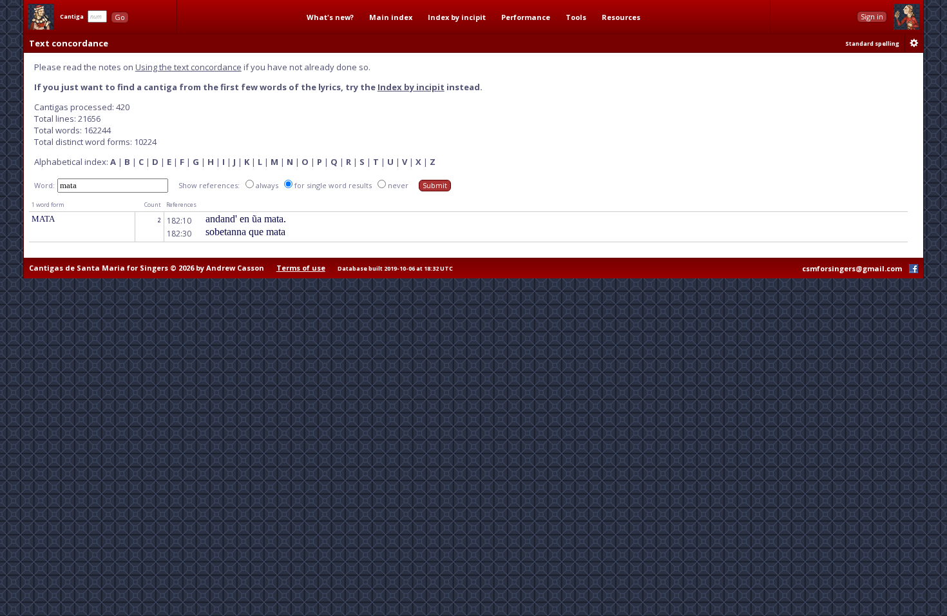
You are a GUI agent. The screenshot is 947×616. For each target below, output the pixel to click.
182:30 (179, 233)
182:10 (179, 220)
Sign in (872, 16)
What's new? (330, 17)
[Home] (40, 17)
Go (120, 17)
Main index (390, 17)
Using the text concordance (188, 67)
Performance (525, 17)
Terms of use (300, 268)
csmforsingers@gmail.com (852, 268)
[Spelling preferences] (914, 43)
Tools (576, 17)
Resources (621, 17)
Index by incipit (457, 17)
